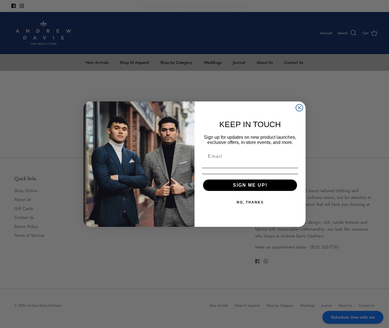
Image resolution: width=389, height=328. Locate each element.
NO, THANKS (250, 202)
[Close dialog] (299, 107)
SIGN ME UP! (250, 185)
